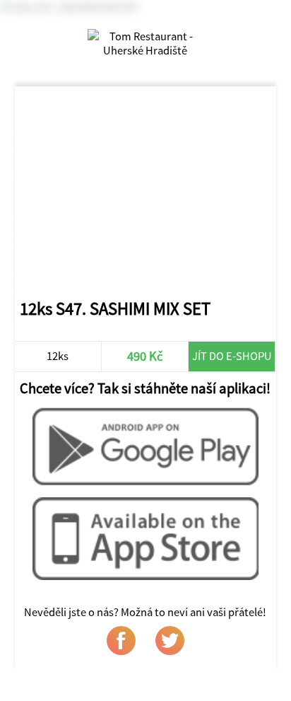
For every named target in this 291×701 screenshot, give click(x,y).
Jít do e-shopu (232, 356)
